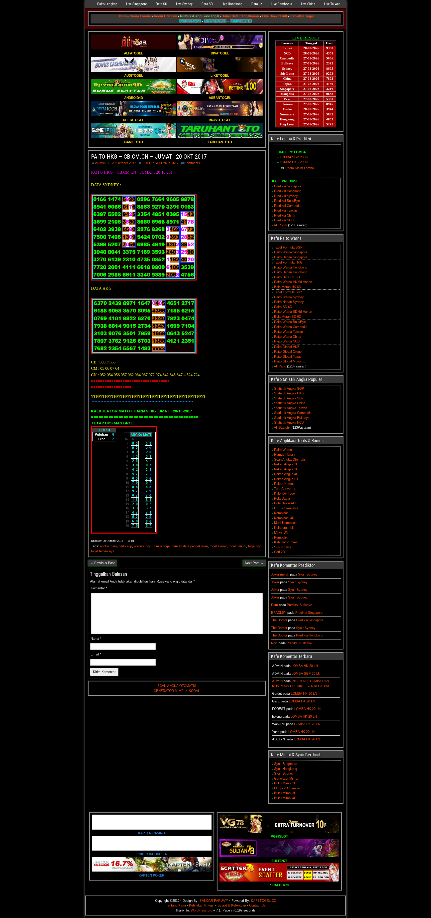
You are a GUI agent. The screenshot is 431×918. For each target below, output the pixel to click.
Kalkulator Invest (286, 542)
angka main (108, 546)
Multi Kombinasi (285, 523)
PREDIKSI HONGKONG (160, 163)
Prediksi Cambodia (287, 206)
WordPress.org (201, 910)
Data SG (161, 4)
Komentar (99, 588)
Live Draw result (274, 16)
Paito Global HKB (287, 347)
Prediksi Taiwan (285, 210)
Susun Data (282, 547)
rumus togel (161, 546)
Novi (274, 643)
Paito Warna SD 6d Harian (293, 311)
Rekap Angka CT (286, 479)
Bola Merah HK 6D (287, 287)
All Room (280, 225)
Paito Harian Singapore (290, 257)
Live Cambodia (281, 4)
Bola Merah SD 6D (287, 316)
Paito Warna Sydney (289, 297)
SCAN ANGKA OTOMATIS (176, 686)
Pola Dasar (282, 498)
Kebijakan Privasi (201, 905)
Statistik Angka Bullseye (292, 418)
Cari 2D (279, 552)
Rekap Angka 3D (286, 469)
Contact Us (257, 905)
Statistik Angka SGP (289, 388)
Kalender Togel (285, 493)
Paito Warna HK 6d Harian (293, 282)
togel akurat (218, 546)
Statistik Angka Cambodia (293, 413)
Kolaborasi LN (284, 528)
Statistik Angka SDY (289, 398)
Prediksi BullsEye (287, 201)
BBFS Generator (286, 508)
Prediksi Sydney (286, 196)
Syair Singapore (285, 764)
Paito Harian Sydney (289, 302)
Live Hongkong (232, 4)
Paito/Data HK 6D (287, 277)
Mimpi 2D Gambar (287, 788)
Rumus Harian (284, 454)
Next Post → (254, 563)
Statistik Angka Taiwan (290, 408)
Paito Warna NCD (287, 341)
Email (96, 654)
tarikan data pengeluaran (190, 546)
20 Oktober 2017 (124, 163)
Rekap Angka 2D (286, 464)
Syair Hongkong (285, 769)
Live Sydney (184, 4)
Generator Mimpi (286, 778)
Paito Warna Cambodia (290, 327)
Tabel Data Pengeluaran (240, 16)
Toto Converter (284, 489)
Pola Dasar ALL (285, 503)
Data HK (256, 4)
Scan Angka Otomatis (290, 459)
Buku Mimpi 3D (285, 793)
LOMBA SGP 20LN (294, 157)
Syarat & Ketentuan (231, 905)
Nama (96, 638)
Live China (308, 4)
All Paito (280, 366)
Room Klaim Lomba (299, 168)
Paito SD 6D (283, 307)
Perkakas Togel (302, 16)
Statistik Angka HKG (289, 393)
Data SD (207, 4)
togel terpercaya (102, 551)
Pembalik (281, 537)
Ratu (274, 605)
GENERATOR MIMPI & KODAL (177, 691)
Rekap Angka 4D (286, 474)
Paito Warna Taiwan (288, 331)
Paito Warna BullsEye (290, 322)
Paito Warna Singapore (290, 252)
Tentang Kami (176, 905)
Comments (192, 163)
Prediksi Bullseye (299, 605)
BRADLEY (278, 612)
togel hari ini (237, 546)
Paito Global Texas (288, 356)
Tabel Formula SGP (288, 247)
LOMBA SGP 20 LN (306, 673)
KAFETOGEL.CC (263, 901)
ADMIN (100, 163)
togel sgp (254, 546)
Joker (275, 582)
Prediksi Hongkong (287, 191)
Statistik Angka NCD (289, 422)
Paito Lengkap (107, 4)
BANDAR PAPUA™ (214, 901)
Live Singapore (136, 4)
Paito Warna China (287, 336)
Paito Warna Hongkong (290, 267)
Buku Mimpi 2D (285, 783)
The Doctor (279, 620)
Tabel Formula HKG (288, 262)
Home (121, 16)
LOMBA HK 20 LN (305, 666)
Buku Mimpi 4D (285, 798)
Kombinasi (281, 513)
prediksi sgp (142, 546)
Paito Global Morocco (289, 361)
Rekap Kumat (284, 484)
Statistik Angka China (289, 403)
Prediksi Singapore (287, 186)
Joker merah (280, 574)
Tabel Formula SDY (288, 292)
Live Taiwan (332, 4)
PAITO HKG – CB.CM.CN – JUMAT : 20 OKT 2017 (149, 156)
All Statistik (282, 427)
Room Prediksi (165, 16)
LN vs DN (281, 532)
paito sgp (125, 546)
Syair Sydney (308, 574)
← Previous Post (102, 563)
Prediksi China (284, 215)
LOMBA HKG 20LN (294, 162)
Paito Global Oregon (288, 351)
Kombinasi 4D (284, 518)
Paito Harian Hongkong (290, 272)
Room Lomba (140, 16)
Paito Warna (283, 450)
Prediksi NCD (284, 220)
